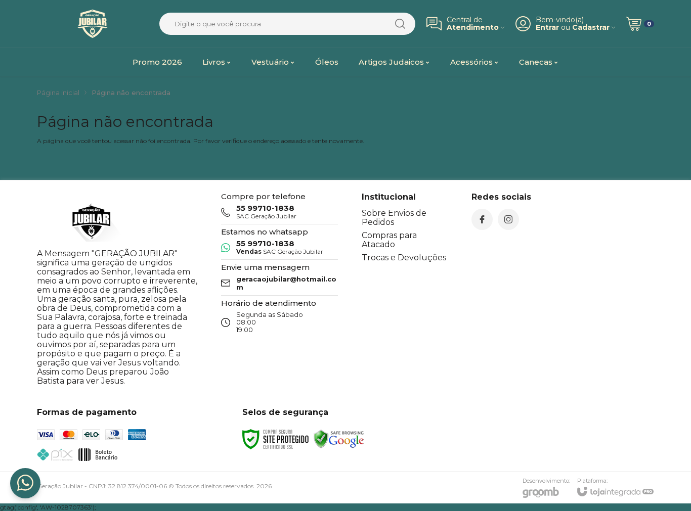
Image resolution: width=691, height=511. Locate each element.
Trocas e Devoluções (404, 257)
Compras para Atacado (389, 239)
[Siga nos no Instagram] (508, 219)
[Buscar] (400, 24)
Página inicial (58, 92)
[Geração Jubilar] (92, 23)
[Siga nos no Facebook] (482, 219)
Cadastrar (591, 27)
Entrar (547, 27)
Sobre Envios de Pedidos (394, 217)
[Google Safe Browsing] (339, 438)
